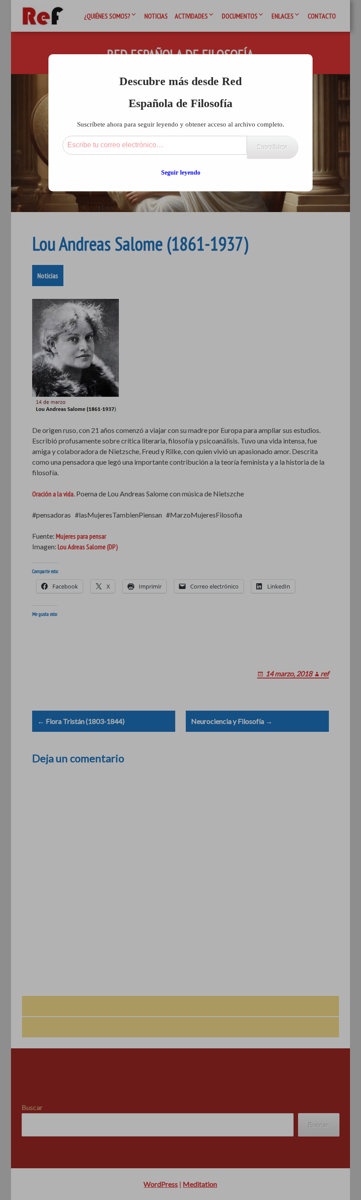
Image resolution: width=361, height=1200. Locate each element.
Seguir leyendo (180, 172)
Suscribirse (273, 147)
